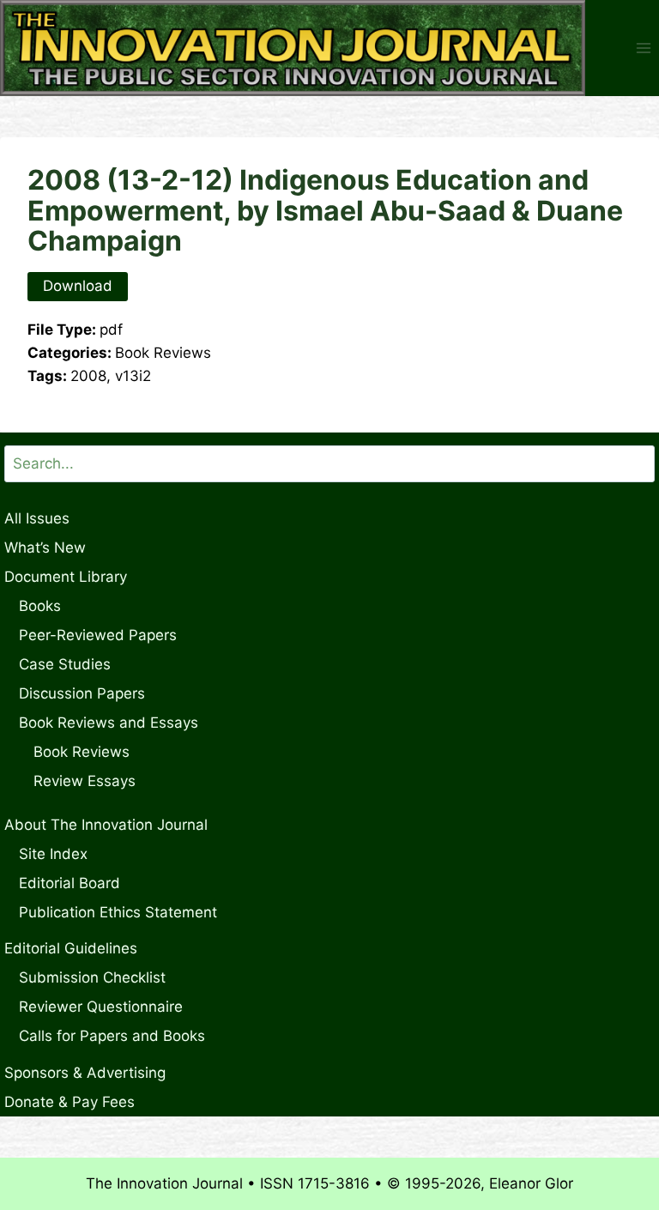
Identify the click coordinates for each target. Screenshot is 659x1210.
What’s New (45, 547)
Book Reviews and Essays (108, 722)
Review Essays (84, 781)
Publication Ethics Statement (118, 912)
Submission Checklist (92, 977)
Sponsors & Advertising (85, 1072)
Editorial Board (69, 883)
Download (77, 285)
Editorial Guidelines (70, 948)
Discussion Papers (82, 693)
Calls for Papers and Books (112, 1035)
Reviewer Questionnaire (101, 1006)
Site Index (53, 853)
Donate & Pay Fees (69, 1101)
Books (40, 605)
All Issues (37, 518)
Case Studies (65, 664)
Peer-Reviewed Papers (98, 635)
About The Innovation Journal (106, 824)
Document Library (65, 576)
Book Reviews (81, 751)
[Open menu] (643, 48)
